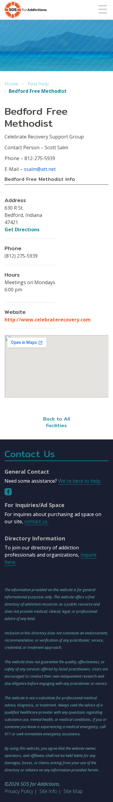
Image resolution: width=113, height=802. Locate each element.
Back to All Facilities (56, 422)
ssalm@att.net (40, 169)
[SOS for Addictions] (26, 10)
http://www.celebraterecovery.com (48, 319)
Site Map (73, 791)
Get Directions (22, 229)
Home (11, 84)
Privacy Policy (19, 791)
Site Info (48, 791)
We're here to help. (79, 481)
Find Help (38, 84)
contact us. (36, 521)
